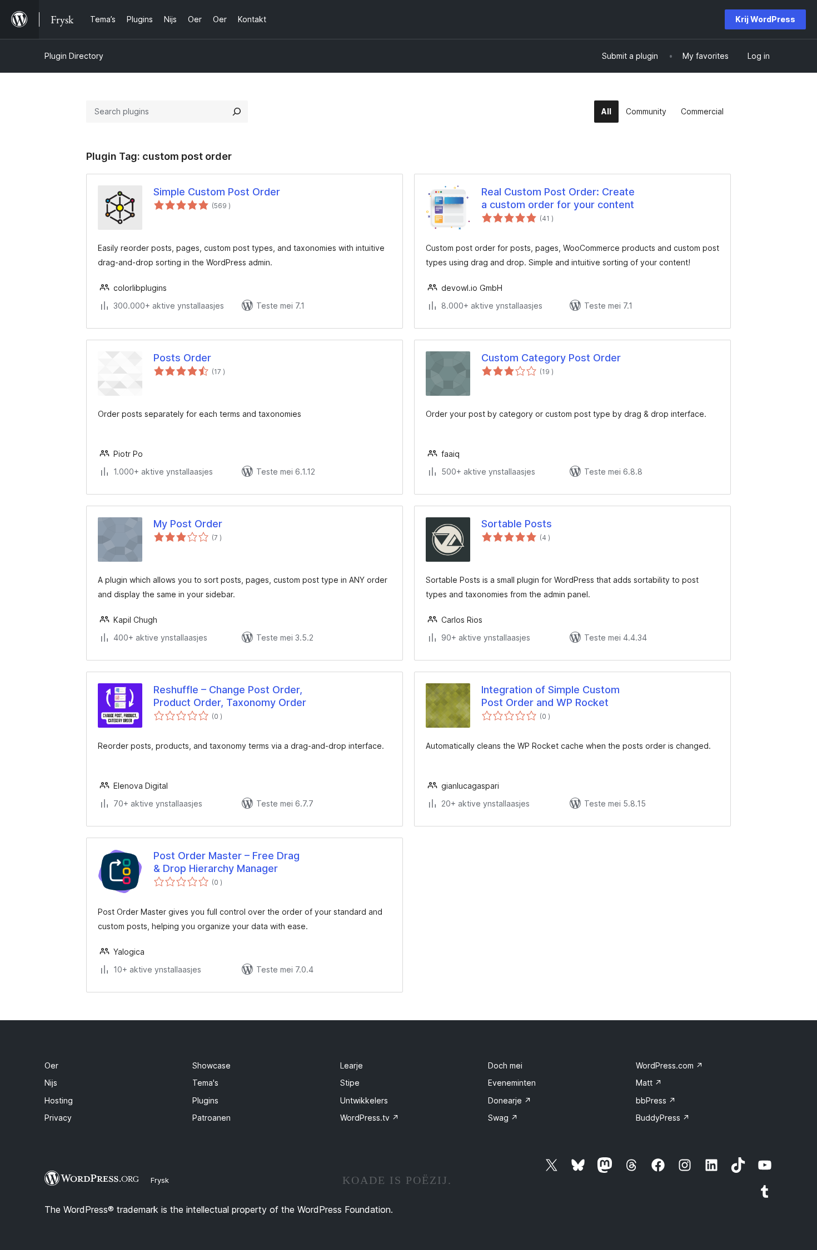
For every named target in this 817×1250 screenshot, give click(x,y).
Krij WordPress (765, 19)
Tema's (205, 1082)
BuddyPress (663, 1117)
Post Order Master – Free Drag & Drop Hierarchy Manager (226, 862)
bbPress (656, 1100)
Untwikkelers (364, 1100)
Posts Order (182, 358)
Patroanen (211, 1117)
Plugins (205, 1100)
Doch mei (505, 1065)
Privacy (58, 1117)
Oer (51, 1065)
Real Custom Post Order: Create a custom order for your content (558, 198)
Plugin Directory (73, 56)
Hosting (58, 1100)
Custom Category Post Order (551, 358)
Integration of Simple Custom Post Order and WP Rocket (550, 696)
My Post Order (187, 524)
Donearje (509, 1100)
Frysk (160, 1180)
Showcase (211, 1065)
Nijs (50, 1082)
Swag (503, 1117)
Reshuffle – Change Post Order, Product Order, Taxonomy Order (229, 696)
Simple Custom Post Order (216, 192)
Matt (649, 1082)
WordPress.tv (369, 1117)
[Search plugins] (237, 111)
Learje (351, 1065)
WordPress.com (669, 1065)
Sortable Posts (516, 524)
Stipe (350, 1082)
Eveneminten (512, 1082)
